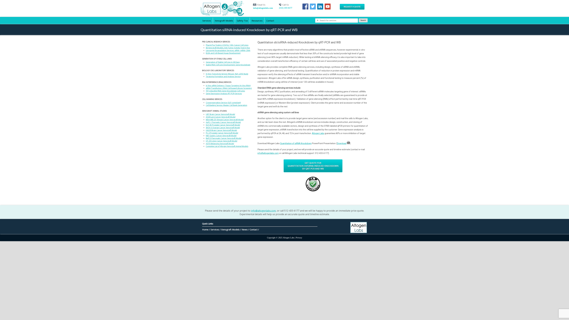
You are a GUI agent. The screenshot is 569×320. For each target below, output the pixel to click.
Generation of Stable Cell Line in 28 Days (223, 62)
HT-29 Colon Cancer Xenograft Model (221, 141)
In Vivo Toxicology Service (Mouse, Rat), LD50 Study (227, 74)
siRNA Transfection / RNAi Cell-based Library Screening (229, 88)
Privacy (299, 238)
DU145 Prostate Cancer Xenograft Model (223, 125)
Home (205, 229)
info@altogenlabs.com (263, 8)
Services (206, 20)
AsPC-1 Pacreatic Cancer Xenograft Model (223, 122)
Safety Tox (242, 20)
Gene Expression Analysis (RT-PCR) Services (224, 93)
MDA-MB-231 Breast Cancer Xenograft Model (225, 119)
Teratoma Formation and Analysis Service (223, 76)
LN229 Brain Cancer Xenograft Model (221, 130)
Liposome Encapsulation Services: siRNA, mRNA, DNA (228, 50)
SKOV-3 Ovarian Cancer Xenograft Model (223, 127)
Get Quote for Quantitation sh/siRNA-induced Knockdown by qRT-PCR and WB (313, 165)
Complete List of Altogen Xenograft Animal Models (227, 146)
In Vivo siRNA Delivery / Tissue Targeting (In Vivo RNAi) (228, 85)
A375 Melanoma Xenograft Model (220, 143)
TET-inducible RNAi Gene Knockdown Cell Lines (225, 91)
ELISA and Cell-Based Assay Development (223, 53)
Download (341, 143)
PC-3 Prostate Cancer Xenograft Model (222, 133)
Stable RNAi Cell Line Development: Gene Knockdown (228, 65)
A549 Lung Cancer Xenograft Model (220, 117)
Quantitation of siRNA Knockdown (296, 143)
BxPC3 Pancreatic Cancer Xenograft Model (223, 138)
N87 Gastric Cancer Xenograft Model (221, 135)
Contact (270, 20)
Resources (257, 20)
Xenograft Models (224, 20)
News (245, 229)
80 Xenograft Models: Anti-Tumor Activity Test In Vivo (228, 48)
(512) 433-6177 (285, 8)
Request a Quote (352, 6)
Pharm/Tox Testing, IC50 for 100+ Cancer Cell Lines (227, 45)
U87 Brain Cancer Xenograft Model (220, 114)
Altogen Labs (318, 133)
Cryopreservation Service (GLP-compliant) (223, 102)
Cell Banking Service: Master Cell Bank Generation (226, 105)
